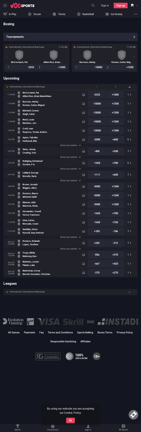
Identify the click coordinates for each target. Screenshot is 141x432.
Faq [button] (41, 332)
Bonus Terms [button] (104, 332)
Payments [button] (29, 332)
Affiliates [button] (85, 341)
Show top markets (68, 145)
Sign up (120, 5)
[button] (70, 87)
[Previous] (7, 56)
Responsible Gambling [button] (63, 341)
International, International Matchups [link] (27, 87)
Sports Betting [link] (85, 332)
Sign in (105, 5)
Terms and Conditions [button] (60, 332)
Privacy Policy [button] (125, 332)
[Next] (134, 56)
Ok (70, 420)
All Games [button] (14, 332)
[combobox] (134, 5)
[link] (22, 5)
